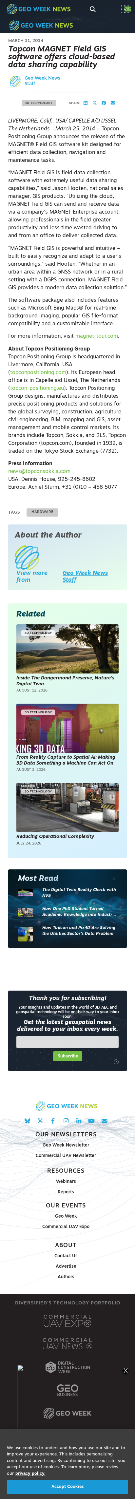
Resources (66, 1171)
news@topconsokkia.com (39, 471)
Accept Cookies (67, 1487)
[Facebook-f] (53, 1121)
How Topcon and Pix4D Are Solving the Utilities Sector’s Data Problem (78, 931)
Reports (66, 1192)
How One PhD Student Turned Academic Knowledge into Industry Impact (78, 912)
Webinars (66, 1182)
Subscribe (67, 1055)
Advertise (66, 1266)
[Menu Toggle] (125, 9)
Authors (66, 1277)
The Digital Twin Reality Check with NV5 (79, 893)
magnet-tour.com (96, 336)
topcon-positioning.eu (37, 388)
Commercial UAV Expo (65, 1227)
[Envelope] (104, 1121)
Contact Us (66, 1256)
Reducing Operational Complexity (55, 836)
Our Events (66, 1206)
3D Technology (39, 103)
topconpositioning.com (38, 372)
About (66, 1245)
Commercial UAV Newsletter (66, 1156)
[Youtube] (91, 1121)
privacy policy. (30, 1473)
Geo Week (66, 1216)
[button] (85, 103)
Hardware (42, 512)
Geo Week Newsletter (66, 1145)
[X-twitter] (40, 1121)
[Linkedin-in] (79, 1121)
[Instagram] (65, 1121)
